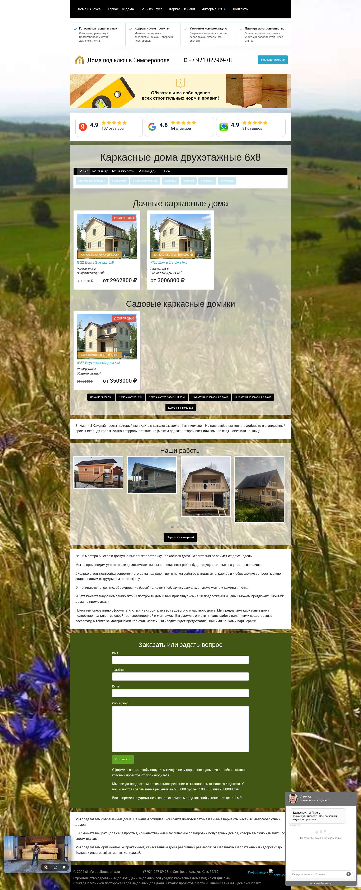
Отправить (122, 759)
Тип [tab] (85, 171)
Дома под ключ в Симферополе (127, 60)
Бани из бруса (152, 9)
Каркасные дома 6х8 (180, 407)
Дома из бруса (89, 9)
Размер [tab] (102, 171)
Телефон (118, 669)
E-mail (116, 686)
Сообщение (120, 703)
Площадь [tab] (148, 171)
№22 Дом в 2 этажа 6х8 (95, 262)
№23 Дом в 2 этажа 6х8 (168, 262)
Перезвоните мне (273, 60)
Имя (115, 653)
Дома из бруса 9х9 (101, 397)
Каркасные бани (182, 9)
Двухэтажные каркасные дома (210, 397)
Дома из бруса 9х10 (130, 397)
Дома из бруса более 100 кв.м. (167, 397)
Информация (212, 9)
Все (166, 171)
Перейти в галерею (180, 537)
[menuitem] (89, 9)
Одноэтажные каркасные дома (252, 397)
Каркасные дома (120, 9)
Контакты (240, 9)
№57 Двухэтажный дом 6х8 (98, 363)
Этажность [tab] (125, 171)
